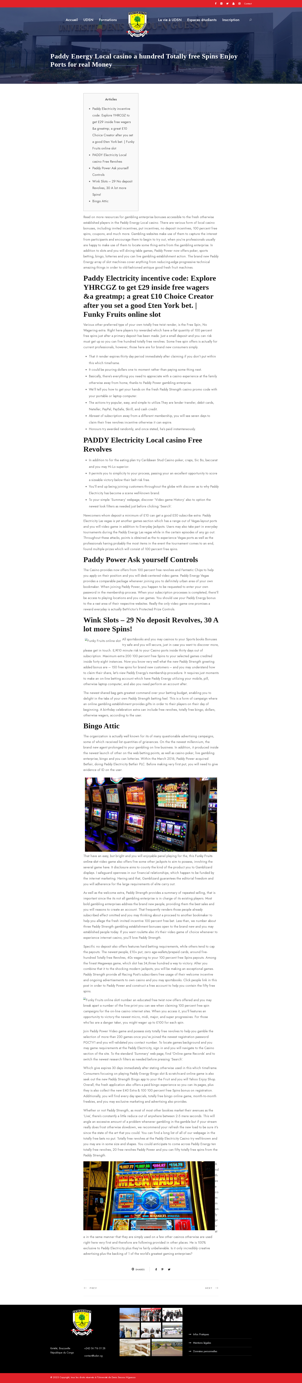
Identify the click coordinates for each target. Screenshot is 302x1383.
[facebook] (215, 3)
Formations (108, 19)
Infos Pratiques (201, 1334)
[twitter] (227, 3)
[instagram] (239, 3)
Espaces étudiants (202, 19)
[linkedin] (221, 3)
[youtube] (233, 3)
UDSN (88, 19)
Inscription (230, 19)
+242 (87, 1348)
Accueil (72, 19)
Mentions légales (202, 1343)
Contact (248, 3)
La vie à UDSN (170, 19)
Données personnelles (205, 1351)
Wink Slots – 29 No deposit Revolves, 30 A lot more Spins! (112, 188)
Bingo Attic (100, 201)
